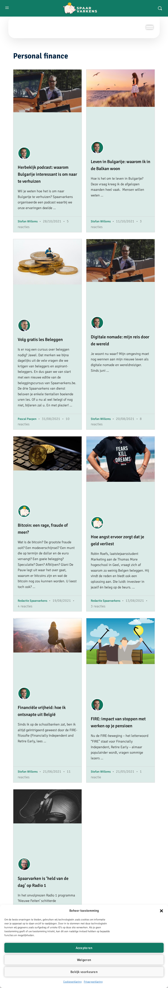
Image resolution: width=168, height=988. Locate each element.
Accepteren (84, 948)
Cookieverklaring (72, 981)
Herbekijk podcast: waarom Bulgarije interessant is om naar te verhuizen (47, 174)
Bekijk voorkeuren (84, 972)
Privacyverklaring (93, 981)
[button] (161, 911)
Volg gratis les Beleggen (40, 339)
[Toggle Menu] (149, 27)
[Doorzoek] (160, 8)
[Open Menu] (7, 7)
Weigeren (84, 960)
